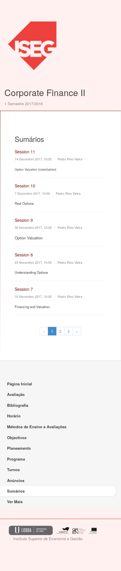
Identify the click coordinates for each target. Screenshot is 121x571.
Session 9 (24, 220)
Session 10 (25, 186)
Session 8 (24, 255)
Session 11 (25, 151)
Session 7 (24, 289)
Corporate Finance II (44, 92)
